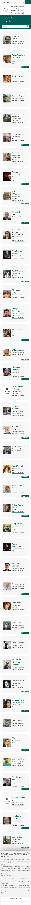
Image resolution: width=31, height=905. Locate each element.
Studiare (8, 18)
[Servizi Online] (11, 2)
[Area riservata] (15, 2)
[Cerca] (4, 2)
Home (3, 18)
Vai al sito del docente (18, 43)
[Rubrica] (8, 2)
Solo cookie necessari (15, 899)
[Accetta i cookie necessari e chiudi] (28, 853)
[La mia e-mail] (18, 2)
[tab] (22, 2)
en (23, 2)
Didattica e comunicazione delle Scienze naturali (19, 9)
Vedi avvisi (25, 67)
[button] (28, 2)
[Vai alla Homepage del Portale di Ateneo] (5, 11)
